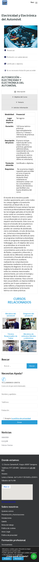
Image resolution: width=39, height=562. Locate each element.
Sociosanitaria (7, 545)
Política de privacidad (9, 535)
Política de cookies (9, 528)
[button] (34, 556)
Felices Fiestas (7, 445)
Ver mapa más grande (9, 502)
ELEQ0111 (5, 441)
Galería (4, 521)
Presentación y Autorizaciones (13, 515)
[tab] (19, 91)
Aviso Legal (6, 532)
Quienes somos (8, 511)
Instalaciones (7, 518)
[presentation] (19, 91)
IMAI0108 (5, 437)
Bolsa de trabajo (8, 525)
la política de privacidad (21, 418)
